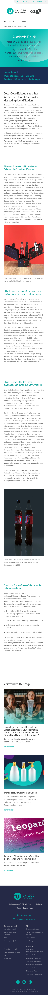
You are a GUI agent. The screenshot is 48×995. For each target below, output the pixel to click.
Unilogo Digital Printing (26, 989)
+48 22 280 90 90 (40, 2)
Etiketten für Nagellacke (33, 961)
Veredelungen (30, 941)
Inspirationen (10, 72)
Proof (5, 938)
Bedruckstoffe (30, 938)
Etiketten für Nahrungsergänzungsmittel (34, 950)
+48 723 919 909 (26, 915)
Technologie (34, 79)
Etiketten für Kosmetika (33, 955)
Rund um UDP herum (14, 79)
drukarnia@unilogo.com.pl (25, 2)
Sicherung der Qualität (11, 941)
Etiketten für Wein (31, 971)
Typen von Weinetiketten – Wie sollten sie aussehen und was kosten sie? (21, 857)
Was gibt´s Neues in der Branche (19, 75)
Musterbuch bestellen (10, 929)
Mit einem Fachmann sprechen (10, 933)
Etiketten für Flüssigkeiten (34, 958)
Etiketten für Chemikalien (34, 974)
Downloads (7, 959)
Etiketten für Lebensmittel (34, 964)
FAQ (5, 955)
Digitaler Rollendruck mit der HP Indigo (35, 933)
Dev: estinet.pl (33, 991)
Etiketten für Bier (31, 968)
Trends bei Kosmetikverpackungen (20, 792)
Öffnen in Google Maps (24, 908)
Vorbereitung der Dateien (12, 952)
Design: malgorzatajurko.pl (18, 991)
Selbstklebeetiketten (32, 929)
